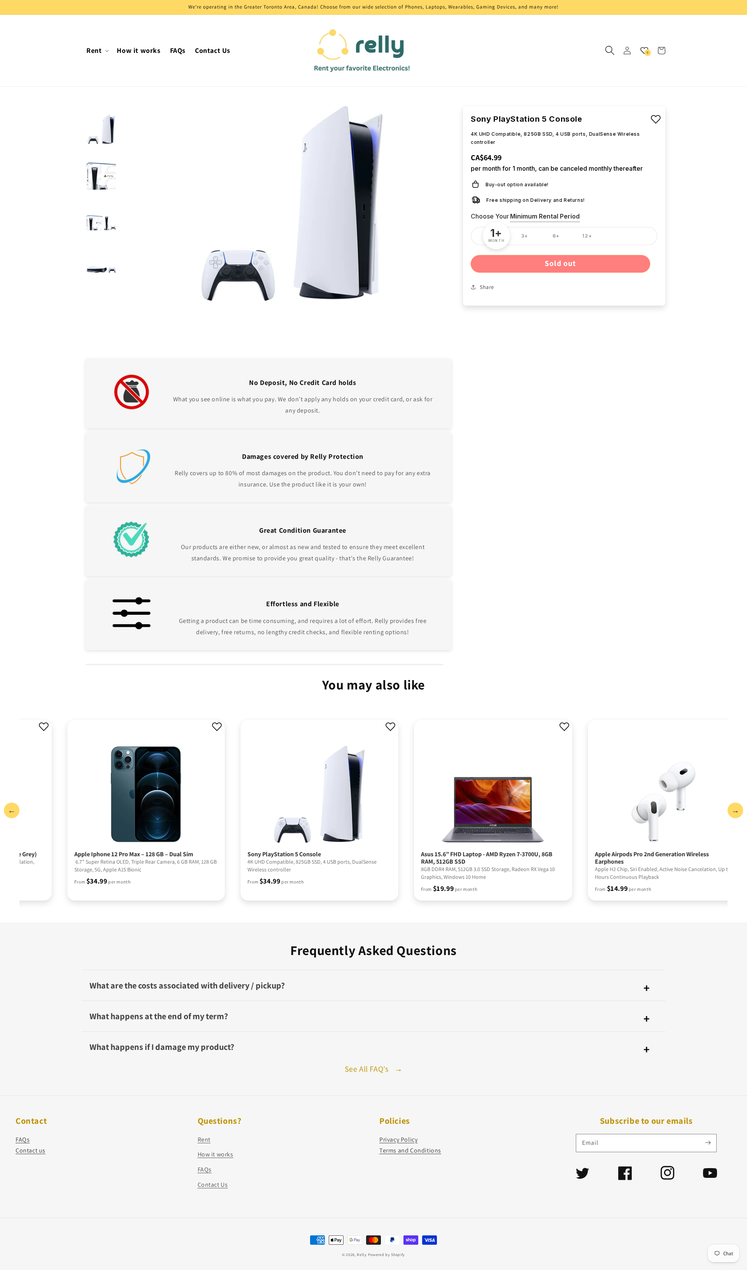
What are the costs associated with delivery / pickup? (187, 985)
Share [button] (487, 286)
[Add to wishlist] (655, 120)
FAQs (23, 1139)
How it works (215, 1154)
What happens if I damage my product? (161, 1046)
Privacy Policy (398, 1139)
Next (735, 810)
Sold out (560, 263)
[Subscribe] (707, 1142)
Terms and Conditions (410, 1150)
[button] (610, 50)
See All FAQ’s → (374, 1069)
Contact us (31, 1150)
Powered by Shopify (386, 1254)
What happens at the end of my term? (158, 1016)
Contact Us (213, 1185)
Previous (11, 810)
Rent (204, 1139)
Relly (362, 1254)
